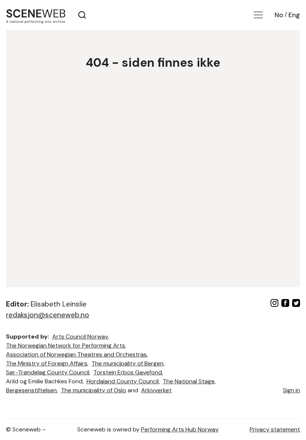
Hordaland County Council (123, 381)
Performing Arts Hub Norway (180, 429)
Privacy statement (275, 429)
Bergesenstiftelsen (31, 390)
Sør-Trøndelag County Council (47, 372)
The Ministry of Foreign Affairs (46, 363)
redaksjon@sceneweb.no (47, 315)
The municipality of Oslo (93, 390)
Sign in (291, 390)
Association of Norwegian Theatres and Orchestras (76, 354)
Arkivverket (156, 390)
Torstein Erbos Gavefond (127, 372)
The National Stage (189, 381)
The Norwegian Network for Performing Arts (65, 345)
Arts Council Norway (80, 336)
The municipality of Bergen (127, 363)
